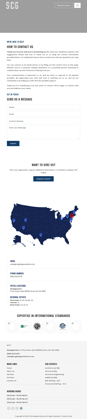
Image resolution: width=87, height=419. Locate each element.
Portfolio (10, 378)
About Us (11, 371)
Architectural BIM (52, 368)
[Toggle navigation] (77, 5)
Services (10, 374)
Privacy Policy (67, 416)
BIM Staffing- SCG (52, 381)
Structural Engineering (54, 374)
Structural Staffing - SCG (55, 384)
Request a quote (63, 5)
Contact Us (11, 381)
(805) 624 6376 (16, 277)
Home (9, 368)
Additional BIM (51, 378)
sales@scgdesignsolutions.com (22, 264)
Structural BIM (51, 371)
